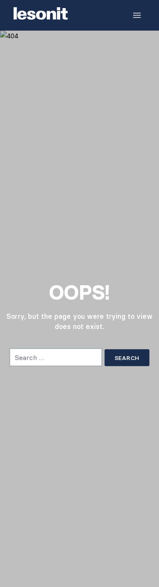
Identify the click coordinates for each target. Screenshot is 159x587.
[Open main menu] (136, 15)
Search (126, 357)
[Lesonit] (41, 15)
